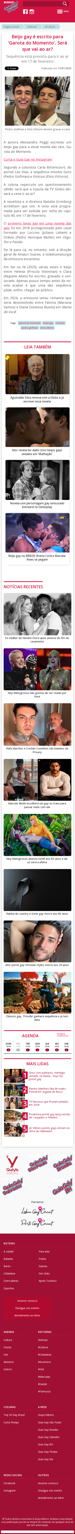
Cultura (8, 1340)
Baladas (8, 1259)
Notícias (32, 26)
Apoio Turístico (48, 1280)
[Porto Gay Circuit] (37, 1222)
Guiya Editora (46, 1415)
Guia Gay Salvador (49, 1437)
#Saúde (42, 1384)
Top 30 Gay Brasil (14, 1415)
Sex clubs (44, 1273)
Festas (7, 1347)
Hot (6, 1354)
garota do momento (30, 323)
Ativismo (9, 1362)
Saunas (43, 1266)
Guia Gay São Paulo (49, 1422)
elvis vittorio (47, 327)
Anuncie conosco (27, 1300)
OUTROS (43, 1475)
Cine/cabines (11, 1280)
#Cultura (50, 26)
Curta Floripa (11, 1422)
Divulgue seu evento (27, 1308)
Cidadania (9, 1273)
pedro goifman (29, 327)
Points (42, 1259)
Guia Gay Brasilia (48, 1429)
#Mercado (44, 1376)
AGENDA (46, 1035)
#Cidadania (44, 1354)
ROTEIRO (9, 1243)
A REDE (42, 1407)
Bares (7, 1266)
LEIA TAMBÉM (37, 347)
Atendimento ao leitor (27, 1315)
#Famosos (44, 1391)
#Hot (41, 1369)
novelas (60, 323)
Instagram (10, 1490)
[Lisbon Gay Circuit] (37, 1210)
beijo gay (48, 323)
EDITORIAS (44, 1332)
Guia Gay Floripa (47, 1451)
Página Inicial (11, 26)
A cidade (9, 1251)
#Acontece (44, 1362)
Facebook (9, 1483)
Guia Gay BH (45, 1444)
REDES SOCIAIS (13, 1475)
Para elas (44, 1251)
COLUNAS (9, 1407)
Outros (8, 1369)
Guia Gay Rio (45, 1459)
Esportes (9, 1288)
